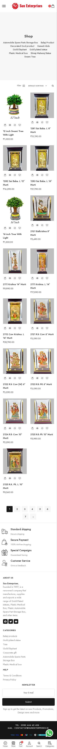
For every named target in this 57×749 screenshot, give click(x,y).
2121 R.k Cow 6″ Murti (42, 334)
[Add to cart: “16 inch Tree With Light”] (5, 228)
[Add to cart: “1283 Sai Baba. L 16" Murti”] (32, 175)
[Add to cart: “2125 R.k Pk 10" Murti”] (32, 428)
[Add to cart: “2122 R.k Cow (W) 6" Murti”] (5, 378)
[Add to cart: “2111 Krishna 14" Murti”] (5, 278)
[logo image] (27, 5)
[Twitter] (10, 621)
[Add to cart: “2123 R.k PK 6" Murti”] (32, 378)
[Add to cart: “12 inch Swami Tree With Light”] (5, 125)
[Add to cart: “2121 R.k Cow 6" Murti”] (32, 328)
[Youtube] (16, 621)
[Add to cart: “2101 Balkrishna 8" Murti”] (32, 225)
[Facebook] (5, 621)
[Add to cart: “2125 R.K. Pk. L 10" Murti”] (5, 478)
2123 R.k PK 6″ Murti (41, 384)
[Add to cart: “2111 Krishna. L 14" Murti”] (32, 278)
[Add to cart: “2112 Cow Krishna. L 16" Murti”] (5, 328)
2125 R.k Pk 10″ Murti (41, 434)
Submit (28, 701)
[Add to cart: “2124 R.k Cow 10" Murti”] (5, 428)
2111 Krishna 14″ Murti (14, 284)
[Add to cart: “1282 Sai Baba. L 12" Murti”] (5, 175)
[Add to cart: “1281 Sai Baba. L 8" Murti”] (32, 122)
